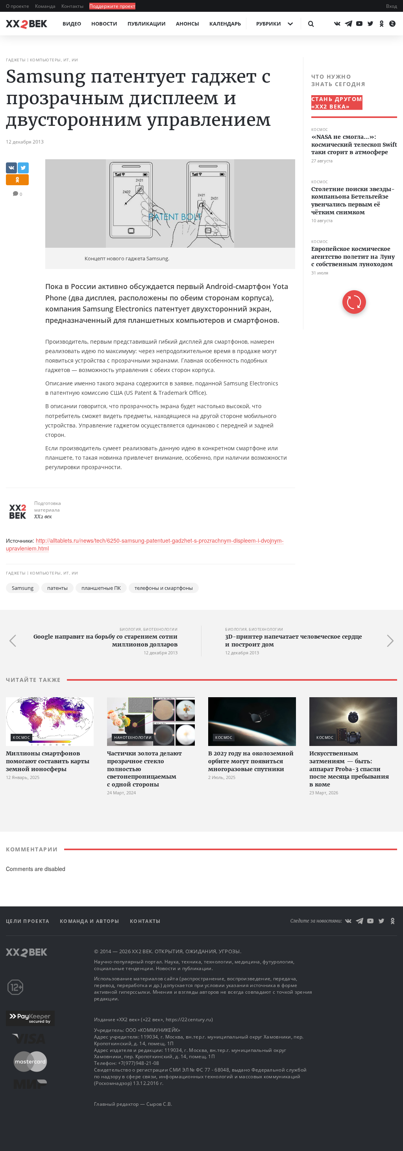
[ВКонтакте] (337, 23)
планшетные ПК (101, 587)
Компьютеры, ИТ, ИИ (54, 60)
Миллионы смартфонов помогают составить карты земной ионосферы (47, 761)
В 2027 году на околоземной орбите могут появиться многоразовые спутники (251, 761)
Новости (104, 23)
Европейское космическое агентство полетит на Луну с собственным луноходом (353, 256)
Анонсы (187, 23)
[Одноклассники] (381, 23)
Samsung (22, 587)
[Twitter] (370, 23)
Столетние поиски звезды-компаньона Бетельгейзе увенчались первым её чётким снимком (353, 201)
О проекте (18, 6)
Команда (46, 6)
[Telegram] (348, 23)
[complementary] (350, 193)
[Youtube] (359, 23)
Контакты (73, 6)
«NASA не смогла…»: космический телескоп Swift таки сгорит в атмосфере (354, 144)
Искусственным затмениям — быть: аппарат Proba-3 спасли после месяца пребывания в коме (349, 769)
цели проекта (28, 921)
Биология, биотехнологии (149, 629)
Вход (391, 6)
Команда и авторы (90, 921)
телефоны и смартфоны (164, 587)
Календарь (225, 23)
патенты (57, 587)
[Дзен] (392, 23)
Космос (319, 129)
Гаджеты (16, 60)
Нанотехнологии (133, 737)
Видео (72, 23)
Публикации (147, 23)
